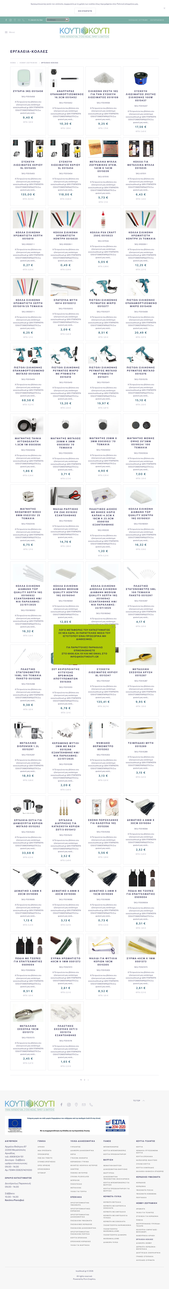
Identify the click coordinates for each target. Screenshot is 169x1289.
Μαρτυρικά (108, 1173)
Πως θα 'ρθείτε (45, 1158)
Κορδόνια (141, 1186)
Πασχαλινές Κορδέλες (81, 1224)
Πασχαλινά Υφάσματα (81, 1220)
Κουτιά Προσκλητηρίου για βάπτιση (116, 1190)
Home (13, 63)
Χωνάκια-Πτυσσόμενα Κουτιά (147, 1152)
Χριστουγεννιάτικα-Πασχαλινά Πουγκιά (80, 1233)
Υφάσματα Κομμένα (146, 1194)
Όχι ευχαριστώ (85, 11)
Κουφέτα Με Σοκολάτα (114, 1221)
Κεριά (73, 1154)
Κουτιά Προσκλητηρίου (114, 1154)
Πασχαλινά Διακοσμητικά (83, 1228)
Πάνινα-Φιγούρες (79, 1173)
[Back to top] (143, 1100)
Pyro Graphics (89, 1279)
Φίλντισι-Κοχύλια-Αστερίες (84, 1165)
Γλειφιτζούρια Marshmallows (111, 1230)
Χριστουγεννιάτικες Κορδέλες (80, 1210)
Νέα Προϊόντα (44, 1150)
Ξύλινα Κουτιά (143, 1164)
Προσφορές (43, 1154)
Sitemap (42, 1173)
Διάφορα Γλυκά (110, 1242)
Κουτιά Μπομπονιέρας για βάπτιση (116, 1184)
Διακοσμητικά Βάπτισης (115, 1169)
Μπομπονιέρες (111, 1147)
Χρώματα (140, 1209)
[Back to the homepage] (84, 32)
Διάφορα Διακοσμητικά (82, 1150)
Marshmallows (111, 1238)
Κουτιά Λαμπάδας (145, 1167)
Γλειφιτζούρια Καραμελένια (117, 1225)
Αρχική (41, 1147)
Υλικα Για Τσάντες (145, 1212)
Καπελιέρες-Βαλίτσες (146, 1160)
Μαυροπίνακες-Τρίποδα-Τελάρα (148, 1225)
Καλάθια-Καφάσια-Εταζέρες (150, 1171)
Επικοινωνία (44, 1169)
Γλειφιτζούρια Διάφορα (115, 1235)
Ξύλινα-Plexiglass (80, 1176)
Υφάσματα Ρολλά (144, 1190)
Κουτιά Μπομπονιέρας (114, 1150)
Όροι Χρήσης (44, 1165)
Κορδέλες (141, 1182)
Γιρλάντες (76, 1147)
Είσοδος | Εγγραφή (138, 20)
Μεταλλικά (76, 1188)
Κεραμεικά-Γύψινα (80, 1161)
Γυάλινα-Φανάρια (79, 1158)
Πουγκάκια (141, 1197)
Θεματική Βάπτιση (112, 1165)
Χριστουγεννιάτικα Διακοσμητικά (80, 1216)
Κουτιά (139, 1147)
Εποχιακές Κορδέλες (81, 1241)
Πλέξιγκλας (76, 1184)
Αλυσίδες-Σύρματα (145, 1260)
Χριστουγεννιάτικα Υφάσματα (80, 1204)
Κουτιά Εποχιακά (79, 1238)
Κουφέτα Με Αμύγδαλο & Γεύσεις (115, 1217)
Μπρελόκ (75, 1180)
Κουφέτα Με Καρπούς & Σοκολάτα (114, 1207)
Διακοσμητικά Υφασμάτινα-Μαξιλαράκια (116, 1178)
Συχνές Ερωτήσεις (46, 1161)
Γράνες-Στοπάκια (145, 1256)
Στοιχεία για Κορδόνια (147, 1216)
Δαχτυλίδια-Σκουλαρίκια (148, 1253)
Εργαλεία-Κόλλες (144, 1239)
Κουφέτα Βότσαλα (112, 1202)
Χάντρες (75, 1169)
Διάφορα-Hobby (144, 1243)
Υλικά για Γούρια (79, 1191)
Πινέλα (139, 1220)
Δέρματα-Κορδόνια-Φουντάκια (146, 1248)
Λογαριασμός (157, 20)
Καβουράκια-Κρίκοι (145, 1235)
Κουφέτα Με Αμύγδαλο (114, 1212)
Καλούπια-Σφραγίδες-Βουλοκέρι (147, 1231)
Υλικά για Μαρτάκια (80, 1245)
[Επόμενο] (88, 1080)
